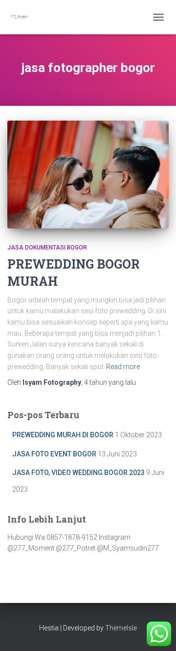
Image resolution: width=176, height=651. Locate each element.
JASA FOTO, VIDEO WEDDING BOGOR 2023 (78, 472)
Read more (123, 367)
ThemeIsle (121, 628)
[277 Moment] (23, 17)
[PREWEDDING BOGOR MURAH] (88, 174)
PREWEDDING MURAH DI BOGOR (62, 435)
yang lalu (110, 382)
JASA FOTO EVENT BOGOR (54, 454)
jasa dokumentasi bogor (47, 247)
